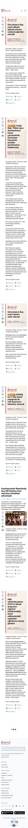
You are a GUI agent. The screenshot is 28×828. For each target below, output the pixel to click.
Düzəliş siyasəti (5, 782)
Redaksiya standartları (6, 780)
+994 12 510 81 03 (5, 755)
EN (11, 825)
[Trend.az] (5, 10)
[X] (9, 806)
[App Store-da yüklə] (7, 812)
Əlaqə (2, 777)
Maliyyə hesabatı (5, 784)
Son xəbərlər (4, 764)
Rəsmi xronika (4, 767)
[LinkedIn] (19, 806)
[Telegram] (16, 806)
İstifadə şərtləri (4, 790)
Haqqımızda (4, 773)
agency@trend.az (5, 757)
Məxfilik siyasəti (5, 793)
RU (17, 825)
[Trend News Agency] (5, 743)
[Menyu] (25, 10)
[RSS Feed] (23, 806)
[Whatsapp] (2, 806)
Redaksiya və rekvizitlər (6, 775)
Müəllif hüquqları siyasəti (7, 795)
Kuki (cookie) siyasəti (6, 797)
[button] (2, 17)
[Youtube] (13, 806)
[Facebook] (6, 806)
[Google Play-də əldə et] (19, 812)
